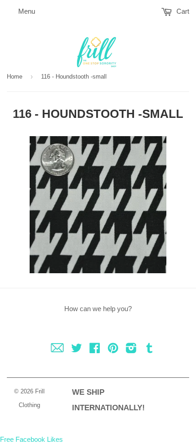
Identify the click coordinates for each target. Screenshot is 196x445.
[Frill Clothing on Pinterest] (113, 350)
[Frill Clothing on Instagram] (131, 350)
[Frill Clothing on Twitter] (76, 350)
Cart (182, 11)
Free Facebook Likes (31, 439)
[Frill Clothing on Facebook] (94, 350)
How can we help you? (98, 309)
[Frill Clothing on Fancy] (57, 350)
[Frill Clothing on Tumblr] (149, 350)
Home (14, 76)
